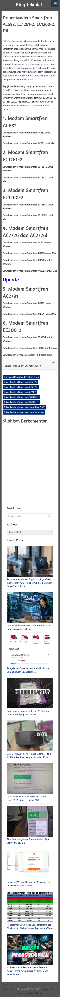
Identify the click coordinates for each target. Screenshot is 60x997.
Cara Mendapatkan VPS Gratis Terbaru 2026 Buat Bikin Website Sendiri (28, 627)
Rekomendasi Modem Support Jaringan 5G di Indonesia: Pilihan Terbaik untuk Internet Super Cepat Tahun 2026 (29, 583)
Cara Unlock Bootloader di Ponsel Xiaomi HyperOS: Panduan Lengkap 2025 (26, 798)
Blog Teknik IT (30, 4)
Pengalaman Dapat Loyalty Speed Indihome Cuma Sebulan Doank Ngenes (28, 670)
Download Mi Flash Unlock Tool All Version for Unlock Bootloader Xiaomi (29, 884)
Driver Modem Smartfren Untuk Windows (24, 412)
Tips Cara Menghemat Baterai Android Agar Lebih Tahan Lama (28, 841)
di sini (49, 355)
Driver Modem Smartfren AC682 (20, 392)
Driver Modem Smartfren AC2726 (20, 382)
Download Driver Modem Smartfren (21, 377)
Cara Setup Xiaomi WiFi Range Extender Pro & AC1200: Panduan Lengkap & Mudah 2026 (29, 756)
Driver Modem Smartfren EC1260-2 (21, 397)
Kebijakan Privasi (34, 993)
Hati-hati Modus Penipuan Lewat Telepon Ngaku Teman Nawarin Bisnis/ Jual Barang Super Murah (27, 971)
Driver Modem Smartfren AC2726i (20, 387)
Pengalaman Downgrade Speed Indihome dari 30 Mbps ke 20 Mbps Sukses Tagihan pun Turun (30, 927)
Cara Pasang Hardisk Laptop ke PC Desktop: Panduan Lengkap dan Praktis (28, 713)
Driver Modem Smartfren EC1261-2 (21, 402)
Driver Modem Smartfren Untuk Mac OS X (24, 407)
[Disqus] (30, 464)
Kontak (21, 993)
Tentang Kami (49, 989)
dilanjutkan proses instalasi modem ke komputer (26, 68)
